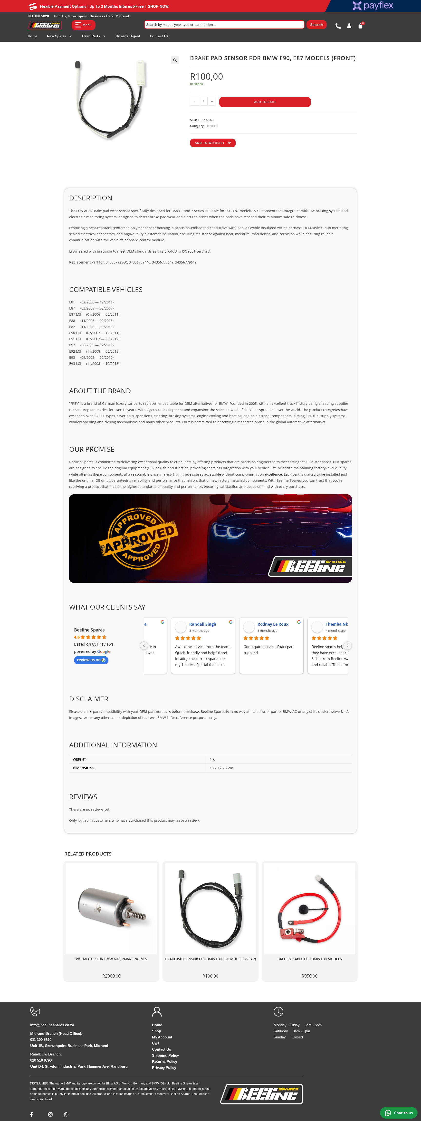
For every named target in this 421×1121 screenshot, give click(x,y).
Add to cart (265, 102)
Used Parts (91, 36)
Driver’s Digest (128, 36)
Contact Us (159, 36)
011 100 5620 (38, 16)
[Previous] (144, 645)
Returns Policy (164, 1061)
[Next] (348, 645)
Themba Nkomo (315, 624)
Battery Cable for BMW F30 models (309, 959)
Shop (156, 1031)
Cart (155, 1043)
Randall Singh (177, 624)
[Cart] (360, 26)
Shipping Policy (165, 1055)
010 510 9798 (41, 1060)
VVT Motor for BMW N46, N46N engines (111, 959)
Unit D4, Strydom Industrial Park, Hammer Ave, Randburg (79, 1066)
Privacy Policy (164, 1067)
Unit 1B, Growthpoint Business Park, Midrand (69, 1046)
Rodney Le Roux (247, 624)
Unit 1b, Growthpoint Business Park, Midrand (91, 16)
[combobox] (224, 24)
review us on (89, 659)
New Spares (57, 36)
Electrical (211, 125)
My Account (162, 1037)
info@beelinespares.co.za (52, 1025)
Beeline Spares (89, 630)
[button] (175, 60)
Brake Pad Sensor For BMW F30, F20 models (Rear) (210, 959)
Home (32, 36)
